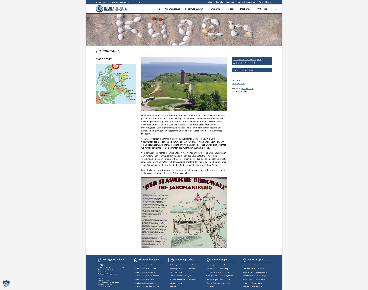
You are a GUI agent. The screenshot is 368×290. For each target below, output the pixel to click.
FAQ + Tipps (263, 9)
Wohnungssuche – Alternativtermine (183, 268)
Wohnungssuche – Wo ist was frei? (182, 265)
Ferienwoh (138, 265)
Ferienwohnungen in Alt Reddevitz (146, 276)
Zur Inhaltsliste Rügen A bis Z (247, 61)
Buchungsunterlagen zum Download (183, 279)
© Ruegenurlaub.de (113, 259)
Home (159, 9)
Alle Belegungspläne (177, 272)
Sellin (151, 265)
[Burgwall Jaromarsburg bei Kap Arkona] (184, 110)
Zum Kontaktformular (121, 2)
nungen (144, 265)
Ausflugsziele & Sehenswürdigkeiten (219, 276)
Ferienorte (215, 9)
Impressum (230, 2)
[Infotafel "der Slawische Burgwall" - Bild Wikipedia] (184, 247)
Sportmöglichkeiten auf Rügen (217, 272)
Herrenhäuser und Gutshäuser (254, 279)
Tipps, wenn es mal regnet (252, 287)
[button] (6, 283)
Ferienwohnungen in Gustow (144, 272)
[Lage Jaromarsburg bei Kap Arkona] (116, 103)
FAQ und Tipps (211, 287)
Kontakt (219, 2)
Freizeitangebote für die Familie (218, 265)
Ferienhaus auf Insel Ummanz (145, 283)
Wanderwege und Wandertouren (255, 272)
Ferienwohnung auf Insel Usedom (146, 287)
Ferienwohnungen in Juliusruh (145, 268)
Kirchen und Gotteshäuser (252, 283)
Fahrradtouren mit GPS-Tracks (254, 268)
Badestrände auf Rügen (251, 265)
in (148, 265)
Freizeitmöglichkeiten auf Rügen (254, 276)
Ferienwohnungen (194, 9)
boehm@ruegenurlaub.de (110, 274)
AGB (261, 2)
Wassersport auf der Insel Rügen (218, 268)
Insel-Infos (245, 9)
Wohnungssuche (173, 9)
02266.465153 (104, 2)
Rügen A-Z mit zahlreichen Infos (218, 283)
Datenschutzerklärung (246, 2)
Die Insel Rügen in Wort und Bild (218, 279)
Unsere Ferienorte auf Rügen (180, 276)
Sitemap (268, 2)
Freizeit (230, 9)
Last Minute (209, 2)
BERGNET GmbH (103, 280)
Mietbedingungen (176, 283)
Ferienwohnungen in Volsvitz (144, 279)
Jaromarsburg (238, 83)
